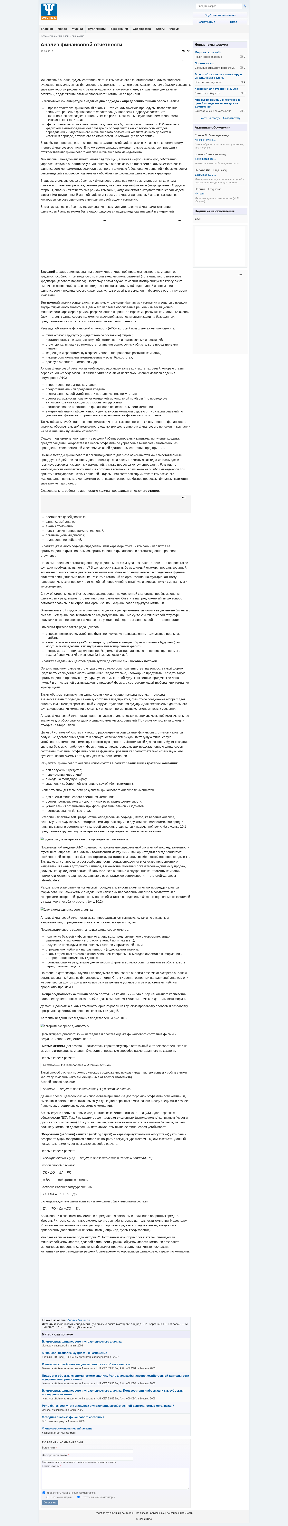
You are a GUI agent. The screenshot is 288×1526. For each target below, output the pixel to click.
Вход (233, 21)
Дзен (197, 218)
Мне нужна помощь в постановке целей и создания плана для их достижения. (217, 103)
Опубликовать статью (220, 15)
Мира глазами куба (208, 52)
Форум (174, 28)
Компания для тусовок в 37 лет (216, 88)
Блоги (160, 28)
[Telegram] (188, 50)
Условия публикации (107, 1512)
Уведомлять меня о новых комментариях (71, 1492)
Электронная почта (55, 1455)
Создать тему (231, 117)
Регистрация (206, 21)
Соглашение (157, 1512)
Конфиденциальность (180, 1512)
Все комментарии (61, 1497)
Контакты (127, 1512)
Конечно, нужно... (205, 139)
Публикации (97, 28)
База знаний (119, 28)
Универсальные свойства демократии (217, 163)
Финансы (84, 1320)
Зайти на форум (210, 117)
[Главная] (49, 12)
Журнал (77, 28)
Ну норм (200, 193)
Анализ (72, 1320)
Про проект (141, 1512)
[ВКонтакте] (183, 50)
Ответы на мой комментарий (98, 1497)
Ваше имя (49, 1447)
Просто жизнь (204, 63)
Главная (47, 28)
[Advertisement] (115, 67)
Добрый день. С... (205, 174)
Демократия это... (205, 158)
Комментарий (51, 1466)
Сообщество (142, 28)
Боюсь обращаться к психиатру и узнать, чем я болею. (218, 76)
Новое (62, 28)
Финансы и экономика (71, 36)
